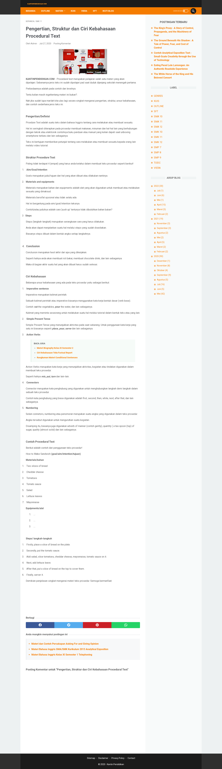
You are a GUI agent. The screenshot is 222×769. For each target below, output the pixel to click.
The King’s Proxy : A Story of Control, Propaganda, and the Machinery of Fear (174, 32)
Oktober (162, 270)
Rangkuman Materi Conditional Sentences (57, 357)
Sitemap (91, 758)
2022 (158, 186)
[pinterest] (97, 625)
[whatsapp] (125, 625)
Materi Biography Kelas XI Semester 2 (55, 348)
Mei (160, 200)
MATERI (59, 11)
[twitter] (68, 625)
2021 (158, 219)
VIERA (84, 11)
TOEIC (157, 162)
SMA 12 (158, 126)
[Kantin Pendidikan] (39, 3)
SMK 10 (158, 131)
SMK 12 (158, 142)
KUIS (73, 11)
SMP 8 (157, 152)
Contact (131, 758)
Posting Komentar (62, 43)
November (163, 223)
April (161, 204)
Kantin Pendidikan (115, 764)
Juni (160, 195)
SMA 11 (158, 121)
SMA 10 (158, 116)
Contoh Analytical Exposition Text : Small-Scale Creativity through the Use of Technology (175, 56)
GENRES (158, 95)
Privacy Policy (117, 758)
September (164, 228)
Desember (163, 261)
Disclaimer (103, 758)
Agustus (162, 233)
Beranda (30, 11)
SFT (95, 11)
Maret (161, 209)
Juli (160, 190)
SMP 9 (157, 157)
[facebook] (40, 625)
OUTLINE (45, 11)
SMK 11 (158, 137)
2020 (158, 256)
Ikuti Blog (108, 11)
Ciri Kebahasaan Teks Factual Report (54, 352)
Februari (162, 214)
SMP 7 (157, 147)
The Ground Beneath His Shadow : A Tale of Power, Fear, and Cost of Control (173, 44)
